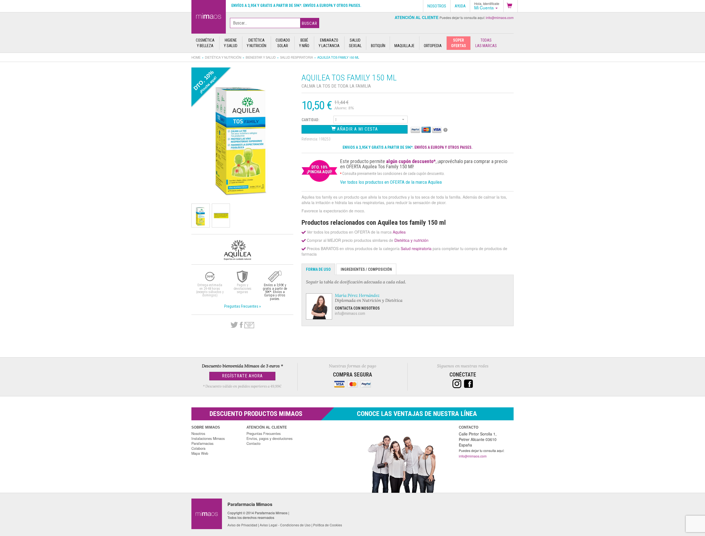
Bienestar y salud (261, 57)
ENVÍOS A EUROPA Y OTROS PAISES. (443, 147)
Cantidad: (310, 120)
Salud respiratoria (296, 57)
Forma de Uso (318, 269)
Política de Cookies (327, 525)
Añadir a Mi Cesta (357, 129)
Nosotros (198, 433)
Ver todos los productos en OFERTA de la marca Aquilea (391, 182)
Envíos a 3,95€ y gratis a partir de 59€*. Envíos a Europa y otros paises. (296, 5)
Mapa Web (199, 453)
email (249, 325)
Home (195, 57)
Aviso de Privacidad (242, 525)
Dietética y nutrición (223, 57)
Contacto (253, 443)
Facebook (241, 325)
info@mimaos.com (500, 17)
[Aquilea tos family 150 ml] (208, 15)
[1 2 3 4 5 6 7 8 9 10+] (370, 120)
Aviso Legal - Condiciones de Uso (285, 525)
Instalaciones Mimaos (208, 438)
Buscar (309, 23)
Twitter (234, 325)
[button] (510, 6)
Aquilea (399, 232)
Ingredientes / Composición (366, 269)
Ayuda (460, 6)
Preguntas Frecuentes (263, 433)
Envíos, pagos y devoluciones (269, 438)
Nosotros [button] (436, 6)
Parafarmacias (202, 443)
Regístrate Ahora (242, 375)
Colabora (198, 448)
